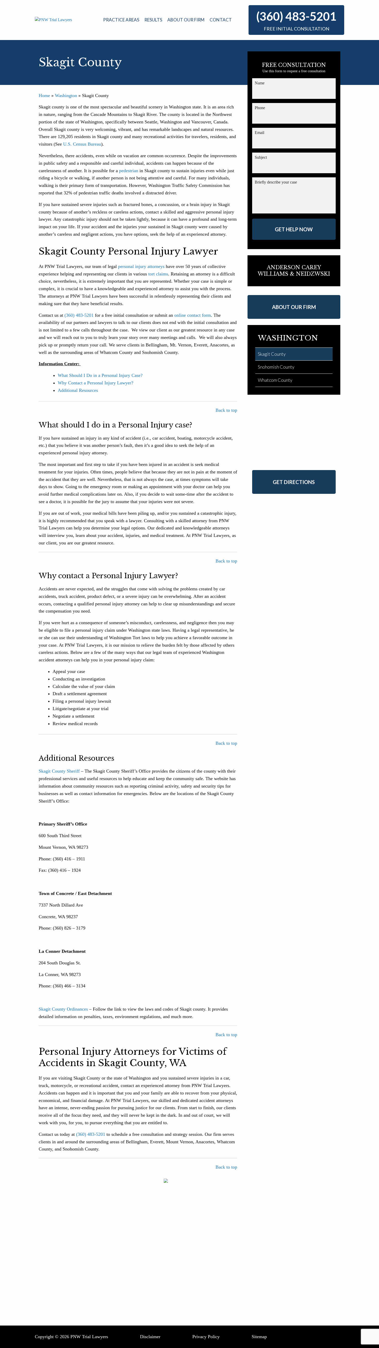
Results (153, 19)
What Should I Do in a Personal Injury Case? (101, 375)
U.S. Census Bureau (82, 144)
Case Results (190, 1260)
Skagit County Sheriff (59, 771)
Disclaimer (150, 1336)
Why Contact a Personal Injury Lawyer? (95, 382)
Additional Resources (78, 390)
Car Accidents (86, 1272)
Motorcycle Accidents (93, 1284)
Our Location (290, 1260)
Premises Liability (90, 1296)
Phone (260, 108)
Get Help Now (294, 229)
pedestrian (128, 170)
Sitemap (259, 1336)
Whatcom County (275, 380)
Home (44, 95)
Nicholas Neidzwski (197, 1292)
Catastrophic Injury (91, 1260)
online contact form (192, 315)
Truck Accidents (88, 1278)
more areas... (85, 1308)
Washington (66, 95)
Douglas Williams (195, 1286)
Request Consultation (298, 1254)
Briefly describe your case (276, 182)
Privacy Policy (206, 1336)
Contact (221, 19)
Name (260, 83)
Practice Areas (121, 19)
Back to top (226, 410)
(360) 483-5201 (296, 16)
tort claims (158, 273)
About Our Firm (185, 19)
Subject (261, 157)
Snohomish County (276, 367)
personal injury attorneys (141, 266)
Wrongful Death (88, 1254)
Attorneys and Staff (196, 1254)
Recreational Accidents (94, 1302)
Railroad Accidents (91, 1290)
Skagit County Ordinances (63, 1009)
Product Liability (89, 1266)
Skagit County (272, 354)
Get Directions (294, 482)
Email (259, 132)
